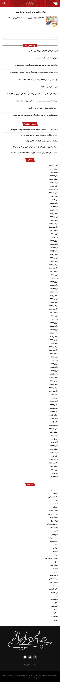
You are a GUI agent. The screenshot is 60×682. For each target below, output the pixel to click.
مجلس (55, 613)
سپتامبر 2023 (53, 264)
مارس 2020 (53, 404)
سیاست (55, 572)
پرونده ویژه (54, 520)
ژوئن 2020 (54, 394)
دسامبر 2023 (53, 254)
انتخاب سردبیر (52, 496)
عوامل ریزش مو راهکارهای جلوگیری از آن (38, 141)
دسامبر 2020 (53, 377)
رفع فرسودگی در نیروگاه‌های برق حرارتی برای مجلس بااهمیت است (37, 79)
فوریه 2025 (53, 206)
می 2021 (54, 360)
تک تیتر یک (54, 527)
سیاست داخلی (53, 578)
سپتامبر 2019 (53, 425)
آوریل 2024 (53, 240)
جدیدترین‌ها (53, 541)
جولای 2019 (53, 432)
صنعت (55, 585)
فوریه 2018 (54, 476)
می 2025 (54, 199)
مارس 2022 (53, 326)
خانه (34, 664)
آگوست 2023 (53, 268)
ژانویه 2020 (53, 411)
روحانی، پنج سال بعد (51, 558)
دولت (55, 554)
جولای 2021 (53, 353)
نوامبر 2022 (53, 298)
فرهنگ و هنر (53, 592)
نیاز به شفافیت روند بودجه (49, 86)
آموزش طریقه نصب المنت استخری (46, 58)
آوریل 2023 (53, 281)
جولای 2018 (53, 466)
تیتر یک (55, 530)
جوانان (55, 544)
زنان (56, 561)
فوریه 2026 (53, 172)
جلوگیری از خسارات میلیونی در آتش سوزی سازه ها (36, 135)
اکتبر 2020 (53, 384)
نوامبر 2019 (53, 418)
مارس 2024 (53, 244)
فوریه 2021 (54, 370)
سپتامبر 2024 (53, 223)
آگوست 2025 (53, 192)
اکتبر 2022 (54, 302)
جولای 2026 (53, 169)
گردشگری (54, 606)
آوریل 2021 (54, 363)
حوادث (55, 548)
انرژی (55, 500)
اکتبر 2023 (54, 261)
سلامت (55, 568)
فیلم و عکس (53, 599)
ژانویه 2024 (53, 251)
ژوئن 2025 (54, 196)
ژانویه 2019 (53, 445)
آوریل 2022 (53, 322)
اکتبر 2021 (54, 343)
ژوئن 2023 (54, 275)
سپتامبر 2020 (53, 387)
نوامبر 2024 (53, 216)
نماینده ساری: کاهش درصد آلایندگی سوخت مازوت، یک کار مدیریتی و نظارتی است (32, 93)
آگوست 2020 (53, 391)
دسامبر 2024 (53, 213)
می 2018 (54, 473)
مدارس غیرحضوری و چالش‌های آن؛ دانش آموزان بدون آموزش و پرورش (36, 65)
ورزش (55, 619)
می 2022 (54, 319)
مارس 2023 (53, 285)
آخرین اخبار (53, 490)
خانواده (55, 551)
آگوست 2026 (53, 165)
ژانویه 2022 (53, 333)
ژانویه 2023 (53, 292)
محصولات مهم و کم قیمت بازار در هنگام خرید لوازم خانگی (28, 129)
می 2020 (54, 398)
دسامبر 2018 (53, 449)
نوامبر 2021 (53, 339)
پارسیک (55, 507)
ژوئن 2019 (54, 435)
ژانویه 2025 (53, 210)
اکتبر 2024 (54, 220)
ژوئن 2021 (54, 357)
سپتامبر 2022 (53, 305)
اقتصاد (55, 493)
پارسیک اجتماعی (52, 510)
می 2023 (54, 278)
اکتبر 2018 (54, 456)
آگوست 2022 (53, 309)
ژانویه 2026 (53, 175)
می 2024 (54, 237)
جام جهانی (54, 534)
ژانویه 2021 (53, 374)
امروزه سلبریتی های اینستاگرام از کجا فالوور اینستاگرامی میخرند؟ (32, 146)
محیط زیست (53, 616)
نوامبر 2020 (53, 381)
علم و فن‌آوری (53, 589)
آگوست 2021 (53, 350)
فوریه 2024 (53, 247)
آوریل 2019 (54, 442)
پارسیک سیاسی (52, 513)
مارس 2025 (53, 203)
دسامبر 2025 (53, 179)
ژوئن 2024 (54, 233)
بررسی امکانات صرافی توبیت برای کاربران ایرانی (42, 108)
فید (56, 595)
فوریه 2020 (53, 408)
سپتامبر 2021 (53, 346)
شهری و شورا (53, 582)
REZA (55, 141)
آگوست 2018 (53, 463)
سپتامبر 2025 (53, 189)
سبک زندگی (53, 565)
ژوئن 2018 (54, 469)
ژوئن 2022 (54, 316)
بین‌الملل (54, 503)
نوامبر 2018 (53, 452)
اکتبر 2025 (54, 186)
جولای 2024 (53, 230)
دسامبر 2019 (53, 415)
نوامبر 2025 (53, 182)
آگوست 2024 (53, 227)
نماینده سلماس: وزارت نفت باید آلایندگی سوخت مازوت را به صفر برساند (35, 115)
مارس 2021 (54, 367)
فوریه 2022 (53, 329)
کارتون (55, 602)
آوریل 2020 (53, 401)
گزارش (55, 609)
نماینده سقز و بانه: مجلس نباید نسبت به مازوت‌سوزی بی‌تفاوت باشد (36, 101)
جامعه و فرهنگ (52, 537)
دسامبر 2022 (53, 295)
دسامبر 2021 (53, 336)
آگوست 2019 (53, 428)
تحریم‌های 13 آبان (52, 524)
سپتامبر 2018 (53, 459)
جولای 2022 (53, 312)
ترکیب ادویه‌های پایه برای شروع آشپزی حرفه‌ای (43, 50)
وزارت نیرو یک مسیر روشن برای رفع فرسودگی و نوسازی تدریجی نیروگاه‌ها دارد (33, 72)
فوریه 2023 (53, 288)
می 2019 (54, 439)
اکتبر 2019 (54, 422)
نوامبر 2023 (53, 257)
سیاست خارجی (52, 575)
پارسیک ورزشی (53, 517)
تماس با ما (27, 664)
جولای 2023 (53, 271)
